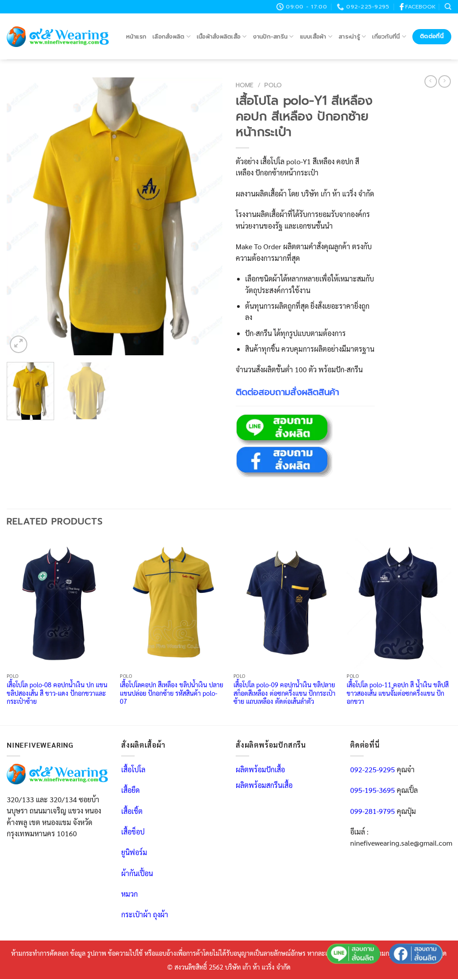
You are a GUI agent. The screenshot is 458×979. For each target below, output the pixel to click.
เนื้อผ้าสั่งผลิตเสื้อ (219, 36)
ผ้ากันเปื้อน (137, 873)
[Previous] (22, 216)
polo (273, 85)
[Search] (448, 6)
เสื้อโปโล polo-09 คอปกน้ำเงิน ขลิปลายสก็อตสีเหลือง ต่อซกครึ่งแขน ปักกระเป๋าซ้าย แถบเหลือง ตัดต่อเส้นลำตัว (284, 693)
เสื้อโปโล (133, 769)
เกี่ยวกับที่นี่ (386, 36)
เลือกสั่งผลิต (168, 36)
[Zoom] (18, 344)
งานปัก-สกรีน (270, 36)
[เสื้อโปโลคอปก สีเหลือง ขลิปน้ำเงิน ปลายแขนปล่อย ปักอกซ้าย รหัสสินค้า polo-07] (172, 603)
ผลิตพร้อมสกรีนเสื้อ (264, 785)
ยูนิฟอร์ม (134, 852)
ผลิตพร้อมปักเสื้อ (260, 769)
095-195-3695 (372, 790)
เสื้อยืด (130, 790)
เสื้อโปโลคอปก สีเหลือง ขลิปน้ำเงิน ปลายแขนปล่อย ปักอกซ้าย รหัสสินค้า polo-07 (171, 693)
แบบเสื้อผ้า (313, 36)
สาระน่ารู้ (349, 36)
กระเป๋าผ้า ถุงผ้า (144, 914)
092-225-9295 (372, 769)
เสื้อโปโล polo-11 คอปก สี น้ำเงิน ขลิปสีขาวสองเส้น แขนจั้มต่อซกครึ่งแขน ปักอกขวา (398, 693)
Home (245, 85)
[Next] (207, 216)
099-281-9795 (372, 811)
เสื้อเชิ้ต (132, 811)
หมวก (129, 893)
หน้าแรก (136, 36)
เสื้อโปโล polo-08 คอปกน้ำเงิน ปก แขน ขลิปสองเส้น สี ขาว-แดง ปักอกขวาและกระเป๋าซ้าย (57, 693)
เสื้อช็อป (132, 831)
